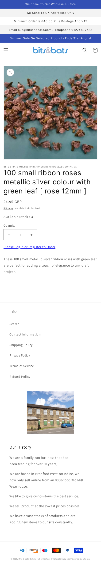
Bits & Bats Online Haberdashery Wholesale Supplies (44, 558)
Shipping (8, 208)
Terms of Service (21, 366)
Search (14, 324)
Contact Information (25, 334)
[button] (6, 50)
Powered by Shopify (80, 558)
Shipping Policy (21, 345)
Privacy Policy (19, 355)
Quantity (9, 226)
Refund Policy (19, 376)
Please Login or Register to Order (29, 247)
